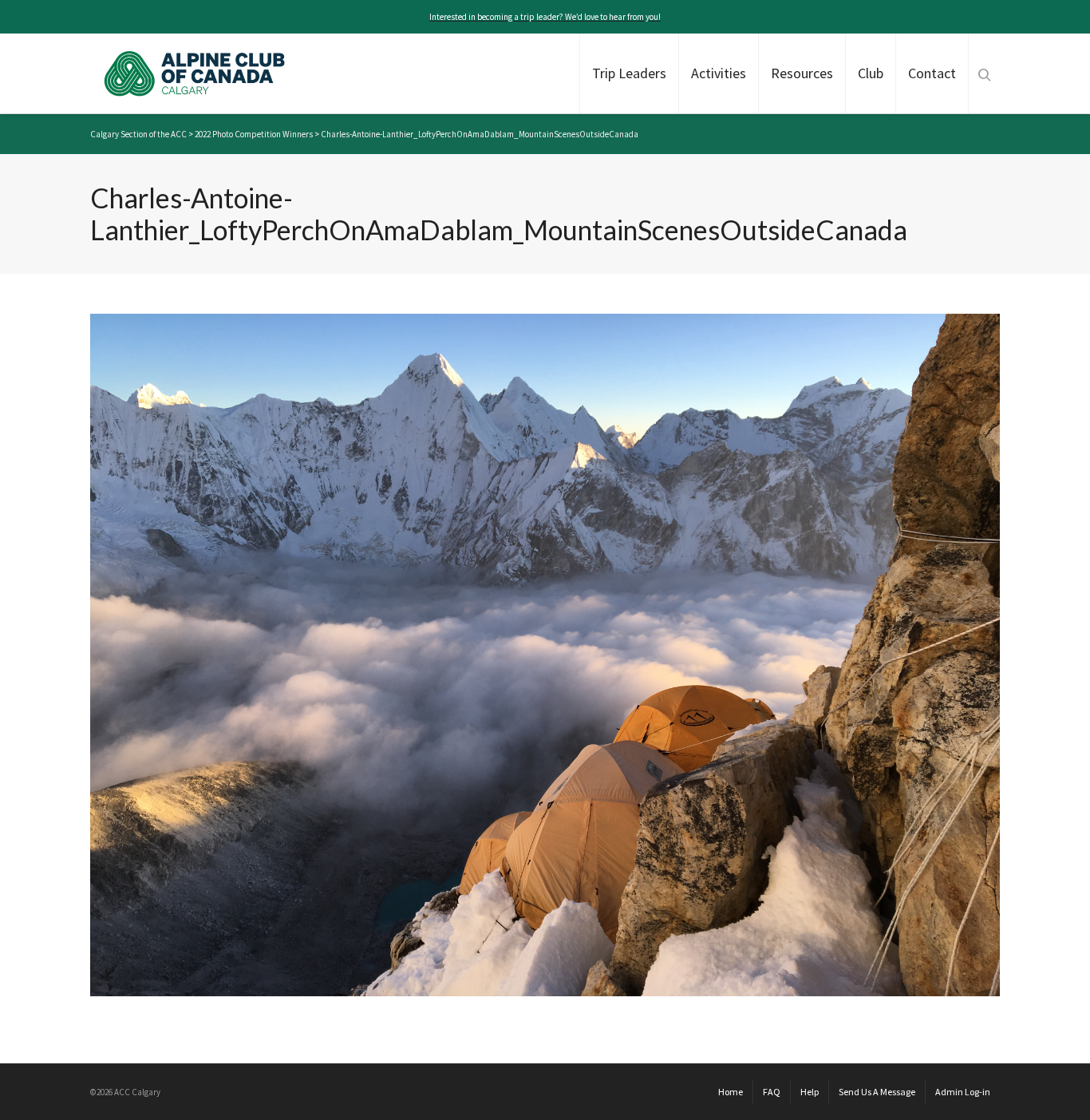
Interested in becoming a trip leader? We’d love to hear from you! (545, 16)
